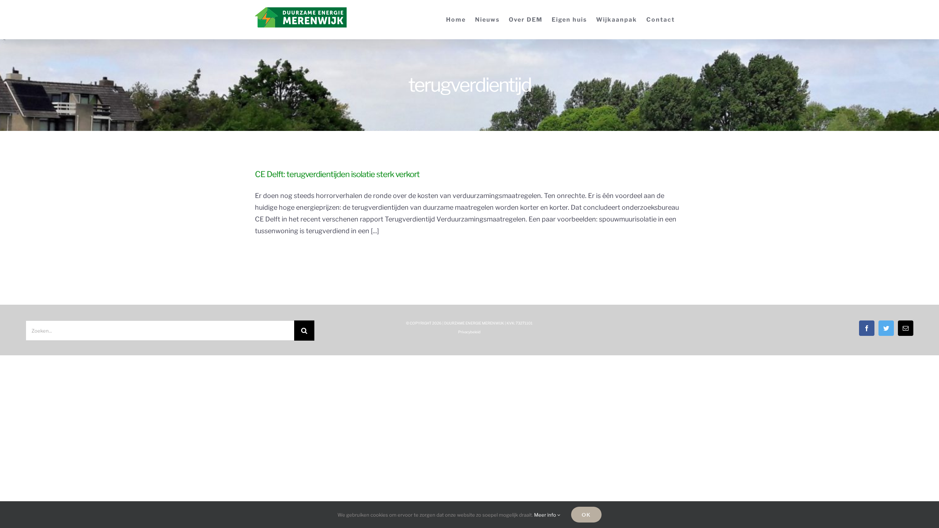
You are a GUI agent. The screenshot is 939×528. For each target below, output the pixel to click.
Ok (586, 514)
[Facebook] (866, 328)
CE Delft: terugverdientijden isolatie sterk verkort (337, 174)
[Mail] (905, 328)
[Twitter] (886, 328)
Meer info (545, 515)
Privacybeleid (469, 332)
